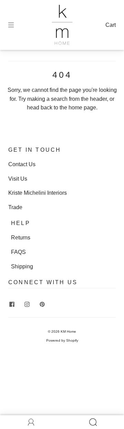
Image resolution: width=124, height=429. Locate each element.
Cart (110, 25)
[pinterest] (42, 304)
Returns (20, 237)
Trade (15, 207)
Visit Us (17, 179)
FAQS (18, 252)
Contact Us (21, 164)
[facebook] (11, 304)
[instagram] (26, 304)
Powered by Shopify (62, 340)
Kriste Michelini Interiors (37, 193)
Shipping (22, 266)
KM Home (68, 331)
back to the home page (68, 107)
